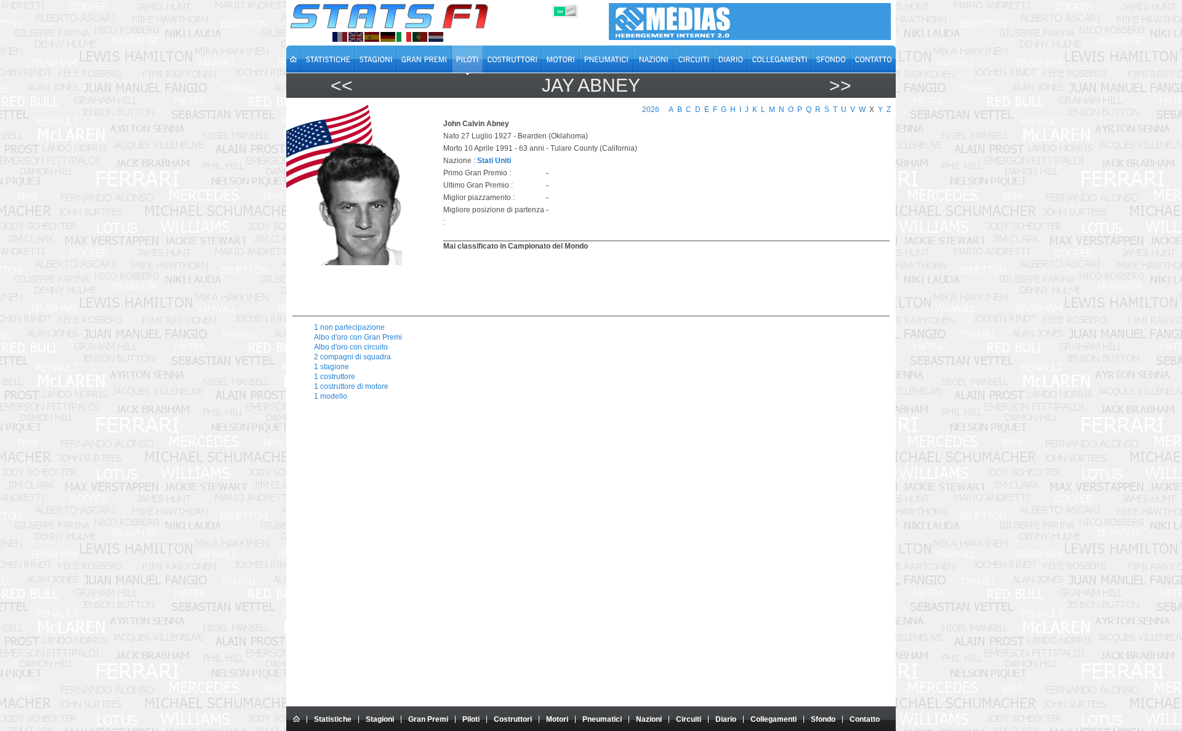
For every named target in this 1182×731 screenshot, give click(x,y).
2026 (650, 109)
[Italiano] (403, 37)
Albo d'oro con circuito (351, 347)
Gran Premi (428, 719)
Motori (557, 719)
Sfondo (823, 719)
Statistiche (333, 719)
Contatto (865, 719)
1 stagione (331, 366)
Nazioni (649, 719)
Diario (725, 719)
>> (840, 85)
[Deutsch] (387, 37)
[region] (659, 282)
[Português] (419, 37)
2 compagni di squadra (352, 357)
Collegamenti (773, 719)
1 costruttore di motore (351, 386)
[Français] (339, 37)
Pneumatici (602, 719)
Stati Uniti (494, 160)
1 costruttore (334, 376)
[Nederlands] (435, 37)
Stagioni (380, 719)
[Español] (371, 37)
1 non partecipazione (349, 327)
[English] (355, 37)
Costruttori (513, 719)
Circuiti (688, 719)
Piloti (471, 719)
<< (342, 85)
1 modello (330, 396)
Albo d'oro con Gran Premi (358, 337)
